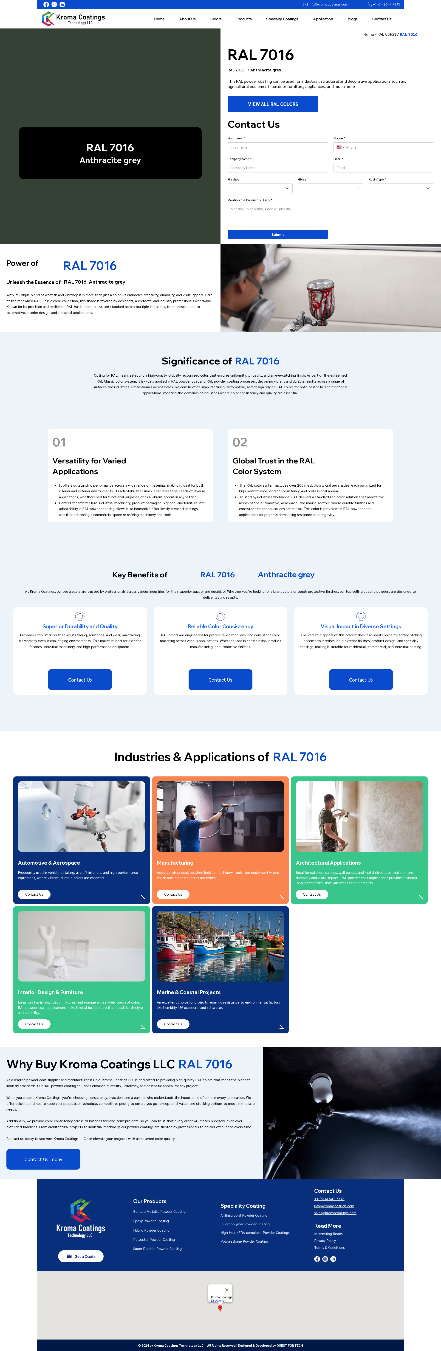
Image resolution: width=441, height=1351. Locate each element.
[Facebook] (46, 4)
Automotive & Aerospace (49, 863)
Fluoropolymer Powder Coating (245, 1223)
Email (338, 159)
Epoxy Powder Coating (151, 1220)
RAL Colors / (388, 34)
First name (236, 138)
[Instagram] (54, 4)
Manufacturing (175, 863)
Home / (370, 34)
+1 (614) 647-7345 (329, 1198)
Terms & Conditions (329, 1247)
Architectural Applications (329, 863)
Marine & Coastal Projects (189, 992)
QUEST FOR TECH (290, 1345)
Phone (339, 138)
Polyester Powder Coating (154, 1239)
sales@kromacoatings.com (335, 1212)
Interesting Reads (328, 1233)
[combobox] (260, 188)
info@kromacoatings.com (334, 1205)
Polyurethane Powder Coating (244, 1241)
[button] (187, 18)
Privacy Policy (325, 1240)
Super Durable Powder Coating (157, 1248)
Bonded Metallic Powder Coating (159, 1211)
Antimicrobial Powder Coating (243, 1215)
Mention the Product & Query (250, 200)
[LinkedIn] (62, 4)
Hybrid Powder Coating (151, 1230)
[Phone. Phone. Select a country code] (340, 147)
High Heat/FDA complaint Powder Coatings (255, 1232)
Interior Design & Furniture (50, 992)
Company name (240, 159)
